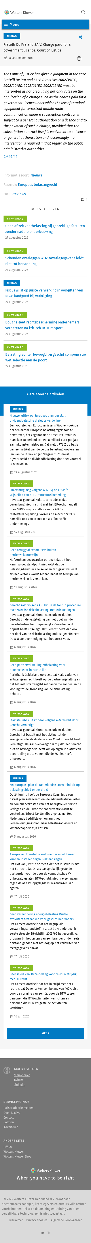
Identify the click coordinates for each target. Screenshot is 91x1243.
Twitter (18, 1080)
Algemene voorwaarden (66, 1220)
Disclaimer (16, 1220)
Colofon (9, 1122)
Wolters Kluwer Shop (18, 1156)
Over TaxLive (12, 1113)
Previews (18, 194)
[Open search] (83, 12)
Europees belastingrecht (37, 184)
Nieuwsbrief (22, 1075)
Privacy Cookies (36, 1220)
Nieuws (36, 175)
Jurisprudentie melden (19, 1108)
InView (8, 1147)
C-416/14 (10, 157)
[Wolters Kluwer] (19, 12)
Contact (9, 1118)
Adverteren (11, 1127)
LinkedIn (19, 1085)
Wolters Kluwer (14, 1152)
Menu (14, 24)
